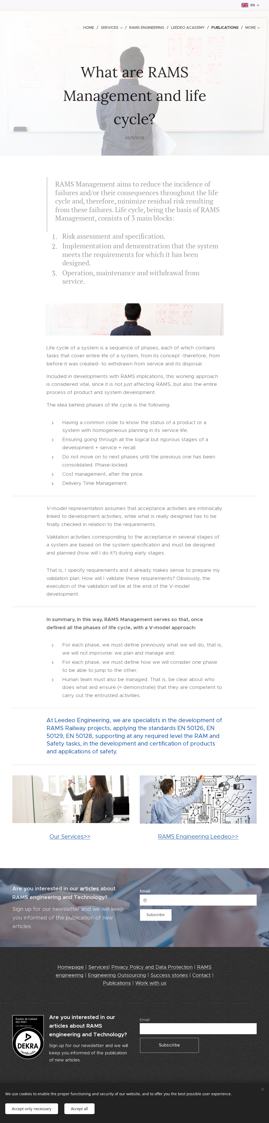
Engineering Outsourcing (117, 975)
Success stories (169, 975)
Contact (201, 975)
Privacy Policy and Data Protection (152, 967)
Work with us (150, 983)
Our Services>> (70, 836)
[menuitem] (90, 27)
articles (90, 888)
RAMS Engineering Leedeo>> (198, 836)
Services (98, 967)
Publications (117, 983)
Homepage (71, 967)
